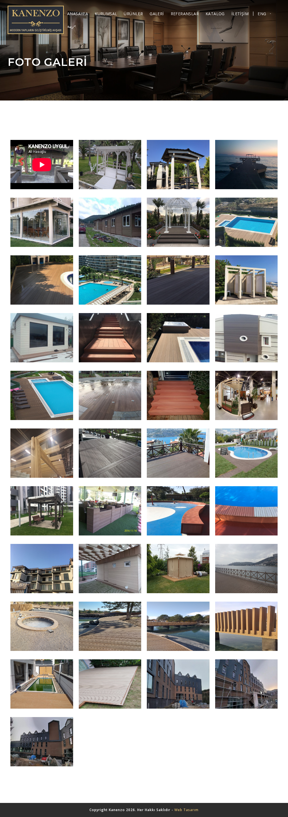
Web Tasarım (186, 809)
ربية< (71, 26)
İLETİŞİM (240, 13)
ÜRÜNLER (133, 13)
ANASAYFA (77, 13)
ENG (262, 13)
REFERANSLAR (185, 13)
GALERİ (157, 13)
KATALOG (215, 13)
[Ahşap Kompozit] (36, 20)
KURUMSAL (106, 13)
